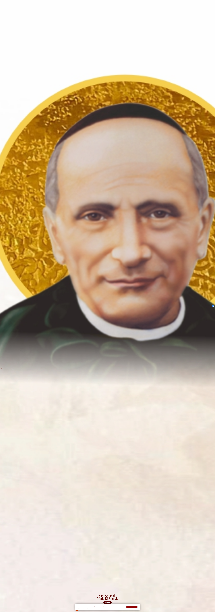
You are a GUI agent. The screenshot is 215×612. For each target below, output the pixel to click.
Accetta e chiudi (132, 607)
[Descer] (1, 368)
